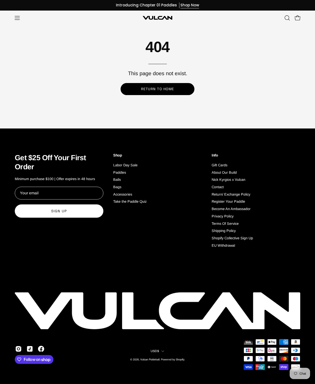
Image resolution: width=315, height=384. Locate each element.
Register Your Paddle (228, 202)
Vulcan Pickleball (149, 359)
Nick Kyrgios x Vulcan (228, 180)
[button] (287, 18)
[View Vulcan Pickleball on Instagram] (18, 349)
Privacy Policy (223, 216)
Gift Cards (219, 165)
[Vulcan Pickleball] (157, 18)
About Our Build (224, 172)
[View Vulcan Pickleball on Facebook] (41, 349)
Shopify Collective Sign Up (232, 238)
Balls (117, 180)
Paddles (119, 172)
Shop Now (189, 5)
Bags (117, 187)
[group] (157, 5)
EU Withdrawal (223, 245)
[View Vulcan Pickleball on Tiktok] (29, 349)
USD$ (155, 351)
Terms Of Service (225, 224)
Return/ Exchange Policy (231, 194)
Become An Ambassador (231, 209)
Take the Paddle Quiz (130, 202)
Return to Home (157, 89)
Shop (117, 155)
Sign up (59, 211)
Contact (218, 187)
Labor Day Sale (125, 165)
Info (215, 155)
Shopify (180, 359)
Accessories (122, 194)
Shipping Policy (224, 231)
